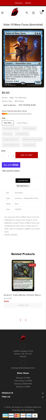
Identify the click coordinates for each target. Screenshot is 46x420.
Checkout (18, 3)
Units (3, 151)
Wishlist (28, 3)
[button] (41, 12)
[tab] (23, 180)
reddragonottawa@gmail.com (23, 368)
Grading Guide (29, 105)
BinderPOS (29, 410)
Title (4, 118)
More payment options (11, 170)
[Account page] (33, 12)
